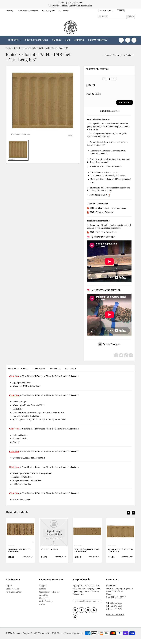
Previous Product (112, 55)
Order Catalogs (45, 601)
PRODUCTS (13, 40)
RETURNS (70, 368)
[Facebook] (81, 610)
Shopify (34, 633)
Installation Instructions (28, 11)
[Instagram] (94, 610)
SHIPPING (79, 40)
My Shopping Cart (14, 592)
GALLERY (56, 40)
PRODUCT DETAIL (18, 368)
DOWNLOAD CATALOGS (36, 40)
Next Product (127, 55)
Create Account (75, 2)
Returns (42, 589)
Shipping (43, 585)
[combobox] (112, 16)
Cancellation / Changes (49, 592)
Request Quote (48, 11)
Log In (9, 585)
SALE (67, 40)
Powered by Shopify (74, 633)
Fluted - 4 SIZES (49, 549)
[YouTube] (75, 616)
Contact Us (64, 11)
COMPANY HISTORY (97, 40)
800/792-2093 (106, 11)
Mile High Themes (56, 633)
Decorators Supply (21, 633)
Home (8, 48)
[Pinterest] (87, 610)
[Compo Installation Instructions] (88, 232)
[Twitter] (75, 610)
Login (61, 2)
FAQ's (42, 604)
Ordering (9, 11)
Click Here (14, 395)
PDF (92, 212)
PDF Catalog (96, 208)
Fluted (17, 48)
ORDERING (39, 368)
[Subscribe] (98, 601)
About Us (43, 595)
